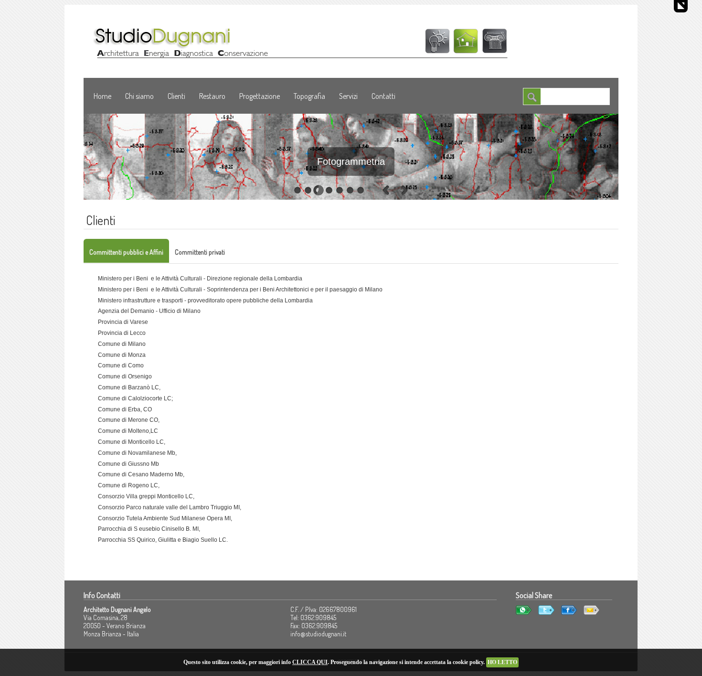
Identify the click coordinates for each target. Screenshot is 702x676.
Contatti (383, 96)
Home (102, 96)
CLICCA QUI (310, 662)
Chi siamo (139, 96)
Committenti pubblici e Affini (126, 252)
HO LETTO (502, 662)
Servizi (348, 96)
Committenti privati (200, 252)
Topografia (309, 96)
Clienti (176, 96)
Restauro (212, 96)
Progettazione (259, 96)
